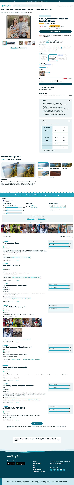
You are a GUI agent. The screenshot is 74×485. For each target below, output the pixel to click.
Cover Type (42, 44)
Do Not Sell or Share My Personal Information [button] (58, 481)
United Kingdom (37, 479)
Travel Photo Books (19, 426)
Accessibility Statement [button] (44, 481)
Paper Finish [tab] (10, 159)
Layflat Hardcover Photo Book (13, 12)
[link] (43, 57)
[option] (40, 41)
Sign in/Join (61, 5)
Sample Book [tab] (14, 48)
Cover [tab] (2, 159)
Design (41, 69)
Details (62, 26)
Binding (41, 53)
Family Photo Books (41, 426)
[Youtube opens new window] (61, 469)
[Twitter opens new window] (64, 469)
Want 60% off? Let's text (39, 471)
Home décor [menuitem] (30, 9)
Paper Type (42, 63)
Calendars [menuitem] (37, 9)
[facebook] (51, 469)
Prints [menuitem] (7, 9)
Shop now (47, 1)
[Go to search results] (41, 6)
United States (44, 479)
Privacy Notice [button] (18, 481)
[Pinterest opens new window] (58, 469)
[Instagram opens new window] (55, 469)
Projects (67, 5)
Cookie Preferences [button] (25, 481)
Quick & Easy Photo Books (53, 426)
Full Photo (23, 12)
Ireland (28, 479)
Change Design (48, 74)
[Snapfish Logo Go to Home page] (6, 6)
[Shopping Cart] (72, 5)
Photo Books (3, 12)
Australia (49, 479)
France (24, 479)
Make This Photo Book (55, 31)
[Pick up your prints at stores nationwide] (51, 463)
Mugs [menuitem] (46, 9)
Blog (34, 465)
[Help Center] (71, 5)
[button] (4, 43)
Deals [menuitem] (51, 9)
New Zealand (55, 479)
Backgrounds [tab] (22, 48)
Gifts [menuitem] (42, 9)
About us (35, 461)
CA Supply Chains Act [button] (35, 481)
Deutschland (19, 479)
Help (34, 467)
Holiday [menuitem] (2, 9)
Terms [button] (13, 481)
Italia (31, 479)
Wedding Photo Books (30, 426)
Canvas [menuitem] (24, 9)
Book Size (42, 39)
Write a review (53, 23)
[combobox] (27, 5)
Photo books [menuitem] (18, 9)
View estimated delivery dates (45, 89)
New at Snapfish (37, 463)
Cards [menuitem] (11, 9)
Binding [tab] (18, 159)
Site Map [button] (9, 481)
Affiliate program (37, 469)
